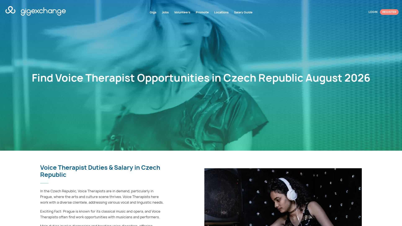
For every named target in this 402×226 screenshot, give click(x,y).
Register (389, 12)
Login (373, 12)
